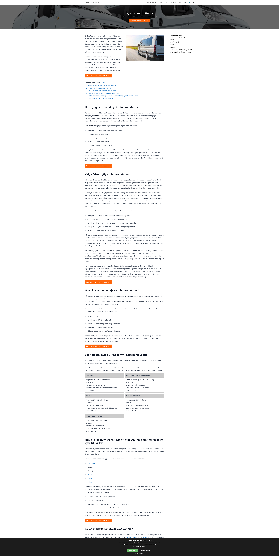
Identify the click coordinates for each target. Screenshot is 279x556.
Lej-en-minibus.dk (92, 2)
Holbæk (90, 482)
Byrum (89, 478)
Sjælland (173, 2)
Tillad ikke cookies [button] (145, 550)
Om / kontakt (182, 2)
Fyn (166, 2)
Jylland (161, 2)
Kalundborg (91, 463)
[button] (139, 553)
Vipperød (90, 475)
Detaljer (155, 544)
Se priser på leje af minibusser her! (139, 20)
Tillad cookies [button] (132, 550)
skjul (104, 82)
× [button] (277, 540)
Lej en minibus (151, 2)
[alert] (139, 547)
